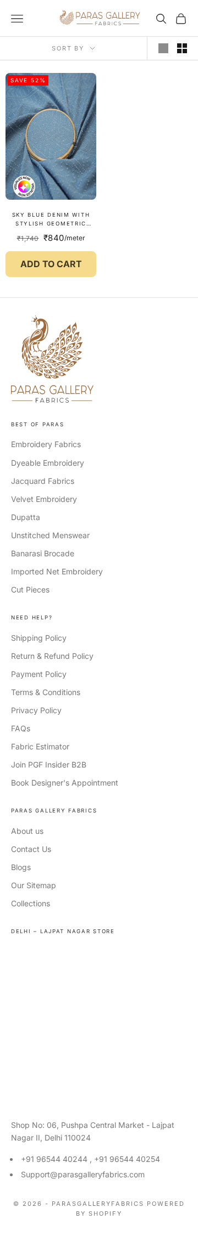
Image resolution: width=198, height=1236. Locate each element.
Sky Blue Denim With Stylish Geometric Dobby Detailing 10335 (51, 220)
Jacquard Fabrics (42, 481)
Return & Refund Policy (52, 656)
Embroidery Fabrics (46, 444)
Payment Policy (39, 674)
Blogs (21, 867)
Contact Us (31, 849)
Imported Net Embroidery (57, 571)
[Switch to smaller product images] (182, 48)
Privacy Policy (36, 710)
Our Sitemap (33, 885)
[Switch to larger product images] (163, 48)
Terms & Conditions (45, 692)
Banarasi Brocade (42, 553)
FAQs (20, 728)
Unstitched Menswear (50, 535)
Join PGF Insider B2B (48, 764)
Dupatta (25, 517)
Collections (30, 903)
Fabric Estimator (40, 746)
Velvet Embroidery (44, 499)
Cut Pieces (30, 589)
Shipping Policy (39, 637)
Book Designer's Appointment (64, 782)
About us (27, 831)
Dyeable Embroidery (47, 462)
